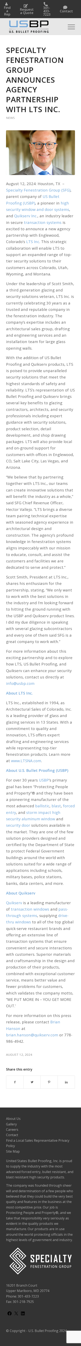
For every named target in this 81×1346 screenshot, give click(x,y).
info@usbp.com (20, 683)
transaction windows (30, 909)
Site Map (13, 1151)
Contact (66, 11)
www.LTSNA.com (26, 760)
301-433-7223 (46, 11)
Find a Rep (7, 10)
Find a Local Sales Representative (32, 1140)
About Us (13, 1118)
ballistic (42, 805)
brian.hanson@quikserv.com (32, 1034)
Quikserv (14, 902)
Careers (12, 1129)
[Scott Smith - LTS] (40, 152)
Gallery (11, 1124)
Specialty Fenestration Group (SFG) (38, 190)
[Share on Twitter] (32, 1082)
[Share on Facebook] (14, 1082)
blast (56, 805)
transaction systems (42, 222)
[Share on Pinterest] (49, 1082)
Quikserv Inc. (25, 215)
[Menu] (69, 26)
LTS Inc (32, 241)
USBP (44, 780)
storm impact (38, 812)
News (10, 118)
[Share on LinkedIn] (66, 1082)
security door (18, 825)
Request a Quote (27, 11)
